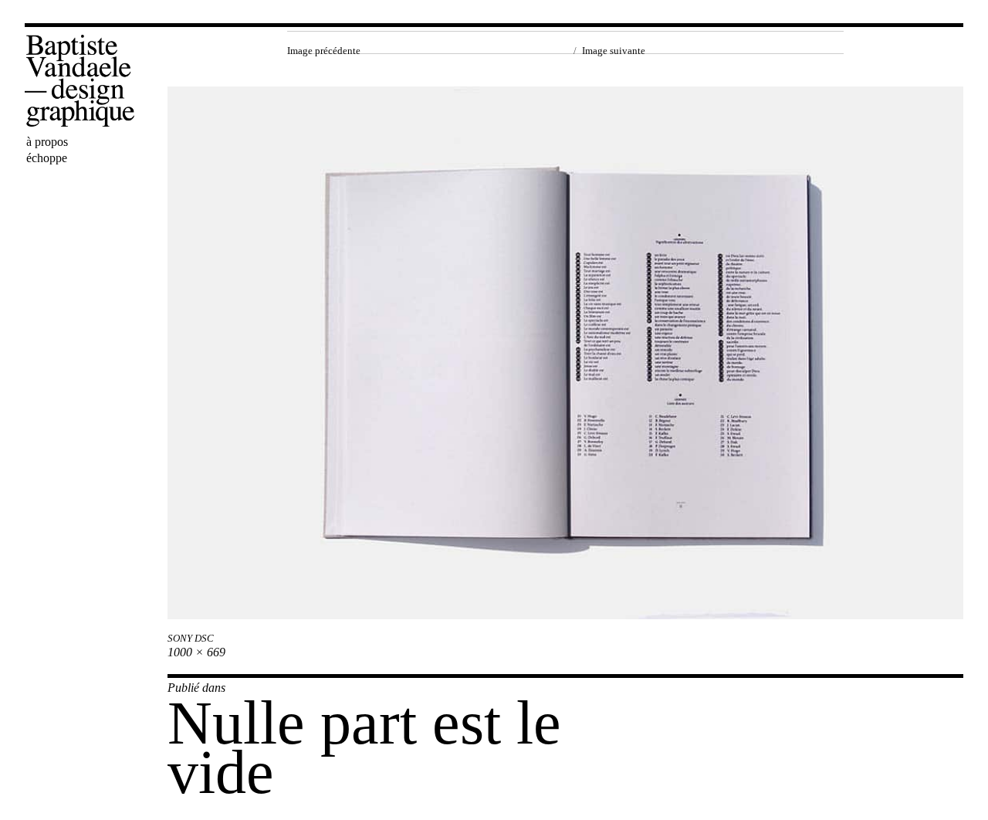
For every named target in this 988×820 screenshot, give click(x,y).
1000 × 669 (196, 652)
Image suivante (613, 50)
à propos (47, 141)
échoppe (46, 157)
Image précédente (323, 50)
